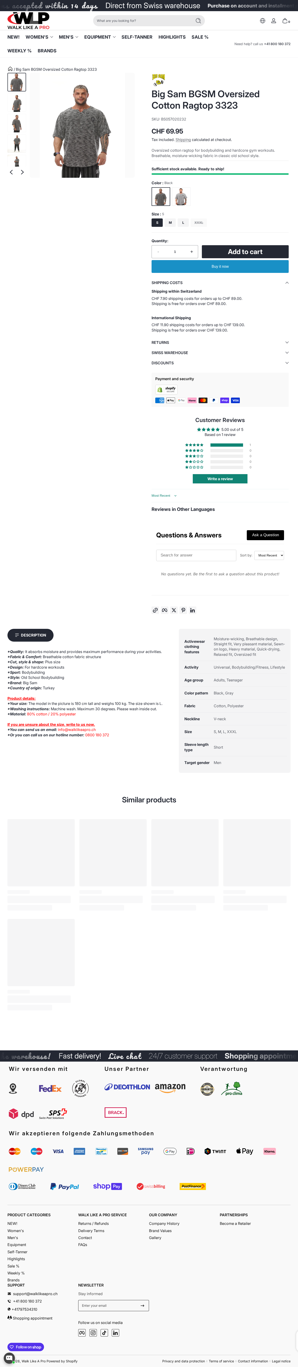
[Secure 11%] (142, 1305)
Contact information (253, 1361)
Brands (13, 1280)
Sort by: (246, 555)
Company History (164, 1223)
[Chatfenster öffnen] (9, 1358)
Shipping (183, 139)
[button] (262, 20)
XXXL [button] (198, 222)
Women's (37, 37)
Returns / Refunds (93, 1223)
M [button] (170, 222)
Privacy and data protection (183, 1361)
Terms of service (221, 1361)
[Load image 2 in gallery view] (16, 102)
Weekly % (16, 1273)
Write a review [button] (220, 478)
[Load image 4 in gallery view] (16, 143)
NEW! (12, 1223)
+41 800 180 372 (277, 44)
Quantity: (160, 240)
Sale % (13, 1266)
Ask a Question (265, 535)
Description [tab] (33, 635)
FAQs (82, 1244)
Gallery (155, 1237)
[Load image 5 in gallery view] (16, 164)
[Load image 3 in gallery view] (16, 123)
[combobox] (141, 20)
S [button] (157, 222)
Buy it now (220, 266)
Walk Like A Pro (34, 1361)
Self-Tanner (17, 1252)
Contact (85, 1237)
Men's (66, 37)
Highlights (16, 1258)
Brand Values (160, 1230)
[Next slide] (22, 172)
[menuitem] (42, 1223)
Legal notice (281, 1361)
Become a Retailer (235, 1223)
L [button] (183, 222)
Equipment (97, 37)
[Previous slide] (11, 172)
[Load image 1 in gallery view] (16, 82)
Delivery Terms (91, 1230)
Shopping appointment (32, 1318)
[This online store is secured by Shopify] (166, 393)
